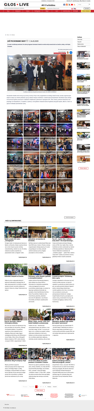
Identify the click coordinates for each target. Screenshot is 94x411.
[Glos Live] (16, 4)
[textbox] (83, 4)
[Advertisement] (47, 22)
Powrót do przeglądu (70, 217)
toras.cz (14, 408)
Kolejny (49, 386)
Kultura (13, 35)
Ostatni (55, 386)
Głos (8, 35)
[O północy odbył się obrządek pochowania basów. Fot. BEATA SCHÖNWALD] (39, 72)
